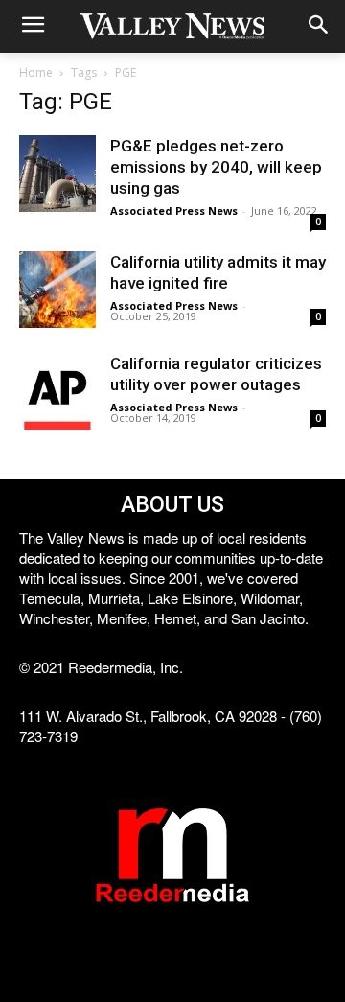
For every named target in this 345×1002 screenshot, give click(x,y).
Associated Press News (174, 210)
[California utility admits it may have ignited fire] (57, 289)
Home (36, 72)
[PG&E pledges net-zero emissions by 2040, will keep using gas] (57, 173)
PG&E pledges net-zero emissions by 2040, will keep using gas (216, 167)
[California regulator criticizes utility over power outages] (57, 391)
